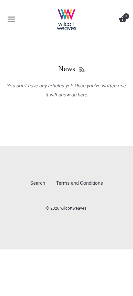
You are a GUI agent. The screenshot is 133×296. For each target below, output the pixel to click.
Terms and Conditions (79, 183)
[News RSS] (82, 69)
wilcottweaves (73, 208)
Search (37, 183)
